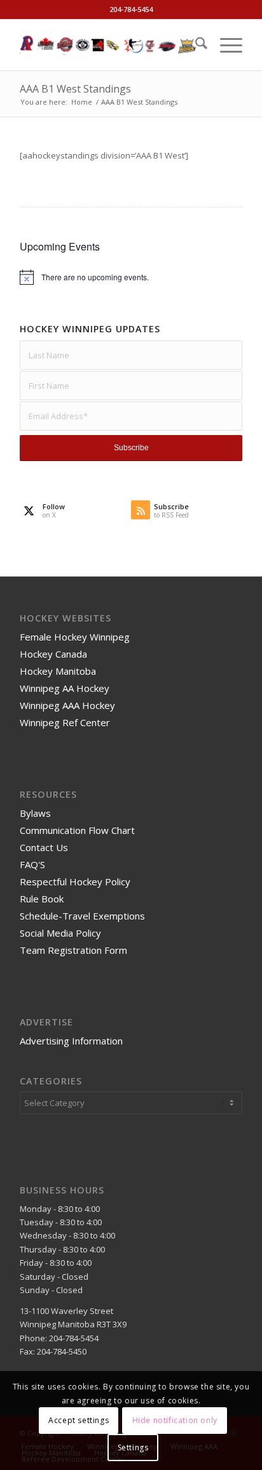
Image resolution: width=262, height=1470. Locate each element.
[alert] (131, 277)
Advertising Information (71, 1040)
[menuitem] (195, 45)
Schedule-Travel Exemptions (82, 915)
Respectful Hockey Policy (75, 881)
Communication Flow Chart (77, 830)
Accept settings (78, 1420)
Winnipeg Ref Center (65, 722)
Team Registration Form (73, 950)
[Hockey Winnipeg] (109, 45)
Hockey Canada (53, 653)
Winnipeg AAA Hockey (67, 705)
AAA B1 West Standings (75, 89)
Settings (133, 1447)
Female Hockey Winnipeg (75, 636)
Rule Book (42, 898)
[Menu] (224, 45)
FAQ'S (32, 864)
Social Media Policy (60, 933)
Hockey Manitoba (58, 671)
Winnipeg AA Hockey (64, 688)
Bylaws (35, 813)
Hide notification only (174, 1420)
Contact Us (44, 847)
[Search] (195, 45)
